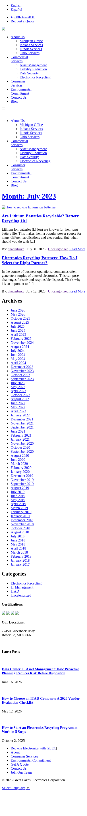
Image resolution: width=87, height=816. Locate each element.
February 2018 (21, 556)
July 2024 (18, 351)
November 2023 (22, 371)
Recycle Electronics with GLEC (33, 748)
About (15, 752)
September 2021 (22, 427)
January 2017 (20, 564)
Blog (14, 101)
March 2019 (19, 508)
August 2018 (20, 532)
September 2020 (22, 451)
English (16, 5)
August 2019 (20, 488)
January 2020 (20, 472)
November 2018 (22, 524)
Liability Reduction (33, 69)
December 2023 (22, 367)
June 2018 (18, 540)
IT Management (22, 587)
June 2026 (18, 310)
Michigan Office (31, 41)
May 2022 (18, 407)
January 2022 (20, 415)
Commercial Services (19, 59)
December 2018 (22, 520)
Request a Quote (22, 21)
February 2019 (21, 512)
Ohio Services (29, 53)
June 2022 (18, 403)
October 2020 (20, 447)
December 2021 (22, 419)
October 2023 (20, 375)
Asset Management (33, 65)
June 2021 (18, 431)
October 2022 (20, 395)
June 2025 (18, 330)
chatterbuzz (16, 249)
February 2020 (21, 468)
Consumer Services (18, 83)
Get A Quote (20, 764)
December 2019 (22, 476)
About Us (18, 37)
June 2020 (18, 459)
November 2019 (22, 480)
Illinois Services (31, 49)
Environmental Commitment (21, 91)
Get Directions (12, 643)
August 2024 (20, 346)
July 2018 (18, 536)
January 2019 (20, 516)
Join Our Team (21, 772)
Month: (29, 196)
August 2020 (20, 455)
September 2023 (22, 379)
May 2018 (18, 544)
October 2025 (20, 318)
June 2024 (18, 355)
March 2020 (19, 463)
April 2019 (18, 504)
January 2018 (20, 560)
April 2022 (18, 411)
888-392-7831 (24, 17)
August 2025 (20, 322)
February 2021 (21, 435)
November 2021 (22, 423)
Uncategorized (58, 249)
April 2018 (18, 548)
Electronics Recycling (35, 77)
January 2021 (20, 439)
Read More (77, 249)
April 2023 (18, 391)
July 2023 (18, 383)
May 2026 (18, 314)
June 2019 (18, 496)
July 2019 (18, 492)
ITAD (15, 591)
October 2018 (20, 528)
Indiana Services (31, 45)
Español (16, 9)
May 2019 (18, 500)
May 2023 (18, 387)
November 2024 (22, 342)
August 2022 (20, 399)
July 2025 (18, 326)
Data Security (29, 73)
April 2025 (18, 334)
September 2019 (22, 484)
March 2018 (19, 552)
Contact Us (19, 97)
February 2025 (21, 338)
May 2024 (18, 359)
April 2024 (18, 363)
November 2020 (22, 443)
